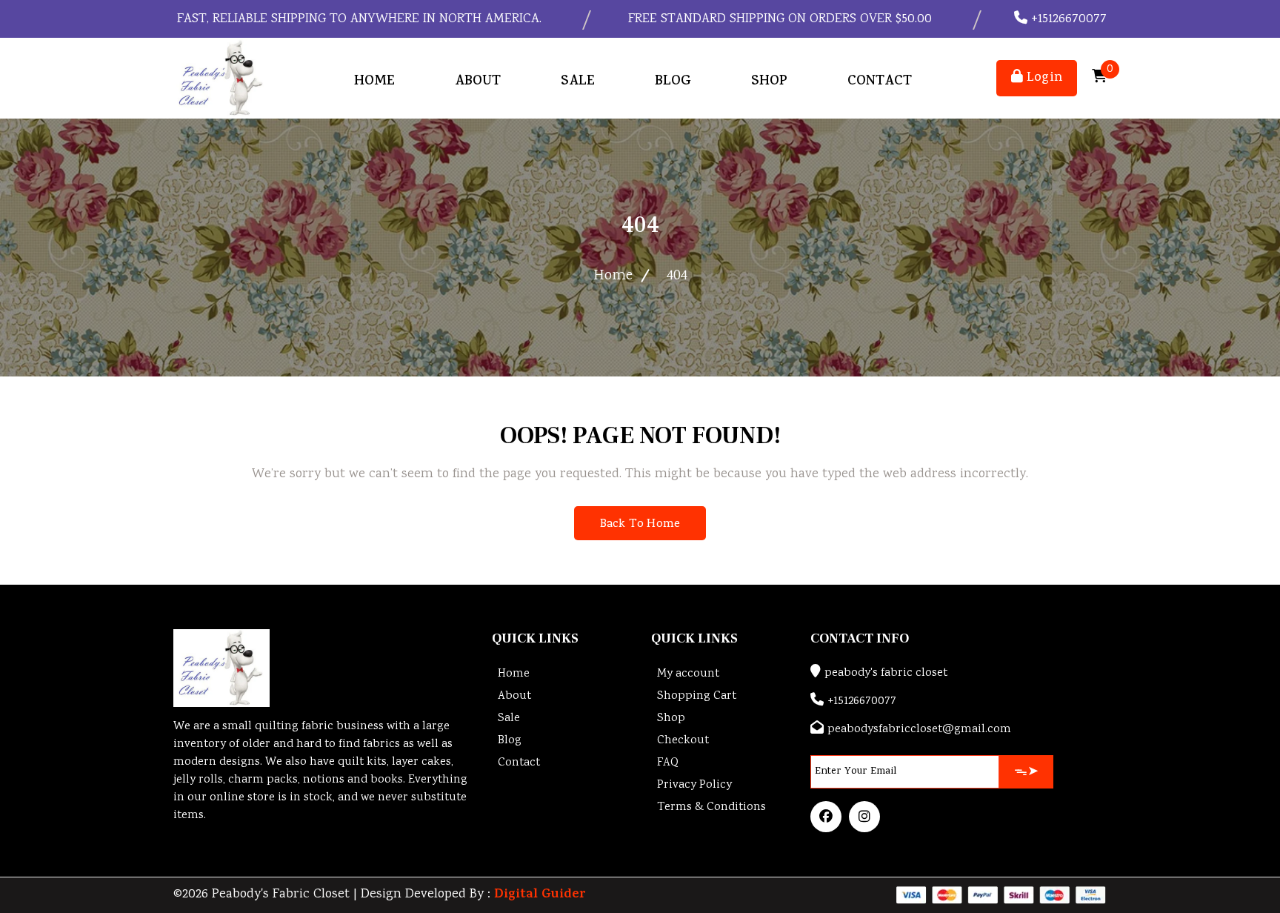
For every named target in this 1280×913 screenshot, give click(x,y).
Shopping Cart (696, 696)
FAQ (668, 762)
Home (374, 82)
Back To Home (640, 525)
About (478, 82)
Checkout (683, 740)
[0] (1099, 78)
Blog (673, 82)
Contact (879, 82)
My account (688, 674)
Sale (578, 82)
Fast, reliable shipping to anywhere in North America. (357, 19)
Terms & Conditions (711, 807)
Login (1042, 78)
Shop (769, 82)
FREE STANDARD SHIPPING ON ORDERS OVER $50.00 (778, 19)
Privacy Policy (694, 785)
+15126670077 (1067, 19)
